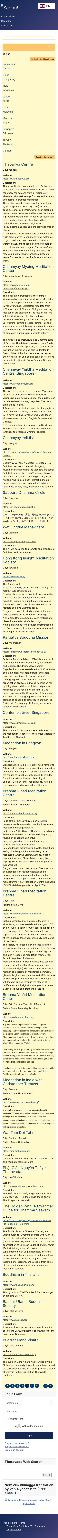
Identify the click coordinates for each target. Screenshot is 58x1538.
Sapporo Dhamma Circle (24, 492)
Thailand (8, 144)
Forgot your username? (17, 1446)
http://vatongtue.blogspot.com (19, 541)
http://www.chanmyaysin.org (18, 383)
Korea (6, 100)
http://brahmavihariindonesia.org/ (20, 813)
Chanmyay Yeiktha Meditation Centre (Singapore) (28, 371)
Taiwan (7, 139)
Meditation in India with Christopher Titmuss (23, 1082)
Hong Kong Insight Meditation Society (28, 560)
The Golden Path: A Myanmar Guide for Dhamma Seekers (28, 1208)
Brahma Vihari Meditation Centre (24, 793)
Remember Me (15, 1418)
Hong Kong (9, 79)
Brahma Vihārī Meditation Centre (24, 996)
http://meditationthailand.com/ (19, 757)
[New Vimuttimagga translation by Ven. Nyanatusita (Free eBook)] (29, 1501)
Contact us (7, 25)
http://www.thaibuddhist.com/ (19, 1284)
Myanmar (8, 118)
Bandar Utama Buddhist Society (23, 1303)
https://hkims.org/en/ (14, 576)
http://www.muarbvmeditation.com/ (22, 913)
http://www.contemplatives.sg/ (19, 722)
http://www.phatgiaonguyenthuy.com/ (23, 1186)
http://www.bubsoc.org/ (15, 1319)
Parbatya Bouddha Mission (26, 637)
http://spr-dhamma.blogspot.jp (19, 507)
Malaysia (8, 111)
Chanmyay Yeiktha (18, 437)
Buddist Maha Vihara (21, 1340)
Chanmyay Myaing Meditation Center (28, 268)
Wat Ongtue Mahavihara (23, 527)
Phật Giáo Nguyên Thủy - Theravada (24, 1170)
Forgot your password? (17, 1443)
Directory (6, 20)
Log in (29, 1435)
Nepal (6, 122)
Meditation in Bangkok (22, 743)
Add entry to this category (42, 59)
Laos (5, 107)
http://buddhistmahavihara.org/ (19, 1354)
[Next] (50, 1386)
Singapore (8, 129)
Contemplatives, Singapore (26, 712)
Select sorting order (44, 157)
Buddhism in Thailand (21, 1274)
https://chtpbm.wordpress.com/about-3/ (24, 651)
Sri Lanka (8, 133)
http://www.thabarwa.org (16, 178)
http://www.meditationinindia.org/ (21, 1102)
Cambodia (8, 68)
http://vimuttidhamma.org (16, 1151)
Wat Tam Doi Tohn (18, 1132)
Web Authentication (32, 1425)
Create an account (14, 1449)
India (5, 85)
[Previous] (7, 1386)
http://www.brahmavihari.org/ (18, 1017)
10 (46, 1386)
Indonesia (8, 90)
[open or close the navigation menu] (48, 47)
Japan (6, 96)
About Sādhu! (8, 16)
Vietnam (7, 150)
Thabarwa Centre (18, 164)
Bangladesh (9, 64)
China (6, 75)
